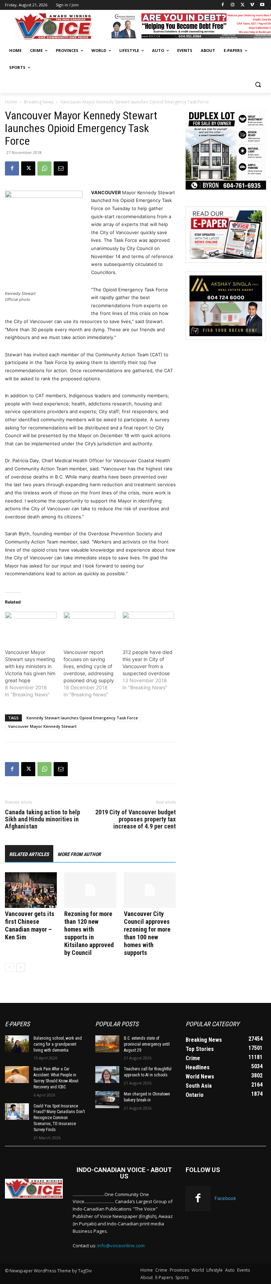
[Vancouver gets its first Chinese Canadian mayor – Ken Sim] (31, 890)
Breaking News (39, 102)
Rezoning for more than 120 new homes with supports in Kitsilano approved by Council (89, 933)
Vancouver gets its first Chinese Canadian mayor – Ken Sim (29, 925)
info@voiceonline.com (121, 1245)
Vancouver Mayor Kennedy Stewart (42, 726)
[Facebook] (223, 5)
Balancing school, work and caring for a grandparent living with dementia (58, 1044)
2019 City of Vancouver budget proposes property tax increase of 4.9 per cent (135, 819)
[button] (257, 84)
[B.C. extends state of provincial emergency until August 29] (107, 1043)
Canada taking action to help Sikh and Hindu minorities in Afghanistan (42, 819)
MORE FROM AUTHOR (79, 854)
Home (11, 102)
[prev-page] (9, 967)
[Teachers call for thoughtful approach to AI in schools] (107, 1074)
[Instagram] (233, 5)
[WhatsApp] (44, 168)
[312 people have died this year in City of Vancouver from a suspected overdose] (148, 626)
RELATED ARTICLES (29, 854)
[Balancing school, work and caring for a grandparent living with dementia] (17, 1043)
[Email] (61, 168)
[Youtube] (262, 5)
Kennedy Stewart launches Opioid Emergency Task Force (82, 717)
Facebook (225, 1198)
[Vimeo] (252, 5)
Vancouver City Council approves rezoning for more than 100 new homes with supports (147, 933)
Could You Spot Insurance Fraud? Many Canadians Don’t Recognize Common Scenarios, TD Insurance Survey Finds (59, 1118)
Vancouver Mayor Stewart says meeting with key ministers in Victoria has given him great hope (30, 666)
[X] (243, 5)
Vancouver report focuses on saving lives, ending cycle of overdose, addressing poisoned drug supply (89, 666)
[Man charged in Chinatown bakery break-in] (107, 1099)
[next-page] (20, 967)
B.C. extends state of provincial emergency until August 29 (147, 1044)
